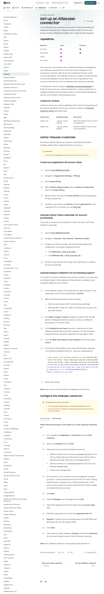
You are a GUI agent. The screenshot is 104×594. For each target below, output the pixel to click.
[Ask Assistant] (94, 357)
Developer (54, 8)
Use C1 (17, 8)
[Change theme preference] (98, 2)
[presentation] (16, 302)
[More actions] (96, 21)
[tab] (45, 418)
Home (8, 8)
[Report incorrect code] (88, 357)
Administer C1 (28, 8)
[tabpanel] (69, 484)
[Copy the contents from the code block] (91, 357)
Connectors (42, 8)
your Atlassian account (60, 170)
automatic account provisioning (79, 86)
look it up (77, 207)
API (63, 8)
